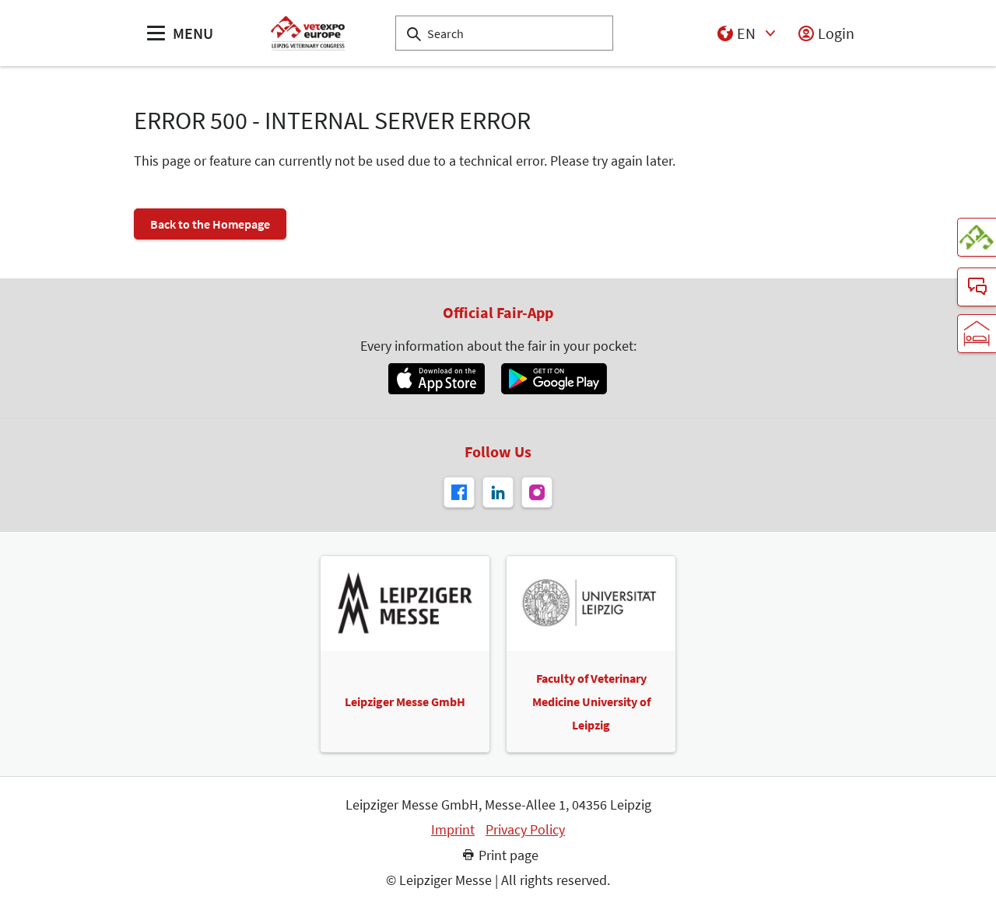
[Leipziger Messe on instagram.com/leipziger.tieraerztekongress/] (536, 492)
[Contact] (976, 287)
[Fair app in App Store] (436, 378)
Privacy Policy (525, 829)
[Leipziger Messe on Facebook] (459, 492)
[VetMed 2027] (976, 237)
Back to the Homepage (210, 224)
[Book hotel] (976, 333)
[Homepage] (307, 33)
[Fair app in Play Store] (554, 378)
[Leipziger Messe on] (498, 492)
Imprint (453, 829)
